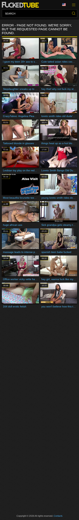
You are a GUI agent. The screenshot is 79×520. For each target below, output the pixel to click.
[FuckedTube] (21, 5)
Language (65, 5)
